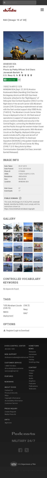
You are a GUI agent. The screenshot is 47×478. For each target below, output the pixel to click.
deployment (8, 316)
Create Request (10, 412)
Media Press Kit (10, 414)
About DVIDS (10, 387)
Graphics (32, 381)
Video (31, 373)
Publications (33, 386)
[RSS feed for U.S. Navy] (17, 75)
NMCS (5, 312)
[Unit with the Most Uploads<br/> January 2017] (31, 75)
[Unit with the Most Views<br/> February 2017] (23, 75)
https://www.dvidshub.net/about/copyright (19, 209)
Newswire (9, 382)
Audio (31, 378)
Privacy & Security (11, 393)
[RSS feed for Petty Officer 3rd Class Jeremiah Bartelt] (22, 72)
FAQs (6, 395)
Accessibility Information (14, 401)
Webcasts (32, 389)
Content (33, 367)
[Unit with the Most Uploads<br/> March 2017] (20, 75)
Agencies (8, 423)
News (31, 376)
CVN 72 (27, 305)
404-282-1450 (10, 349)
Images (31, 371)
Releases (32, 352)
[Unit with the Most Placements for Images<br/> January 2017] (28, 75)
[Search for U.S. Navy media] (14, 75)
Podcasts (32, 384)
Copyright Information (12, 398)
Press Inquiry (11, 409)
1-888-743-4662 (10, 366)
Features (9, 376)
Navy (26, 309)
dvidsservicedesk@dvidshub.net (16, 357)
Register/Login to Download (17, 331)
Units (7, 420)
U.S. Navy (8, 75)
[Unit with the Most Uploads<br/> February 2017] (26, 75)
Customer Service (11, 403)
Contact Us (9, 390)
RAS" (26, 313)
